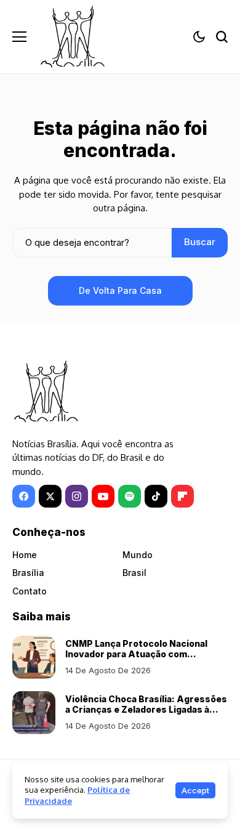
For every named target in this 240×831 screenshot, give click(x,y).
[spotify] (129, 496)
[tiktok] (156, 496)
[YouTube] (103, 496)
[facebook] (23, 496)
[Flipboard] (182, 496)
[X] (50, 496)
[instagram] (76, 496)
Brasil (134, 572)
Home (24, 554)
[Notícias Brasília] (72, 36)
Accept (195, 790)
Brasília (28, 572)
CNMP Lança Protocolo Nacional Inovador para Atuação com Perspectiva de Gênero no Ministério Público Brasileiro (136, 658)
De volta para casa (120, 290)
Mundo (137, 554)
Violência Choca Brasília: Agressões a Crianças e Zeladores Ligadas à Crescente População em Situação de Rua (146, 714)
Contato (29, 591)
